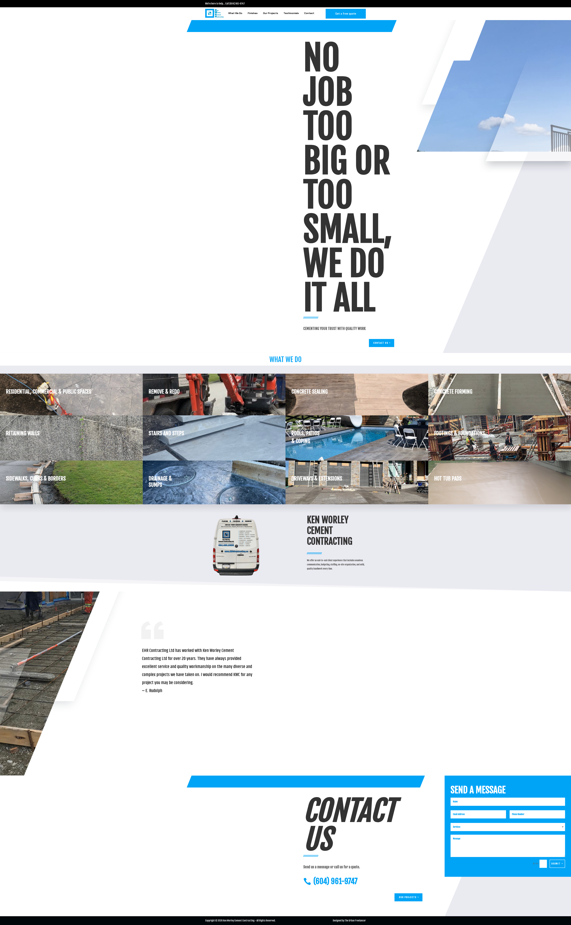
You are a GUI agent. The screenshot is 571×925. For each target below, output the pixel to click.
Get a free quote (345, 13)
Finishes (253, 13)
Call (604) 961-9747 (235, 3)
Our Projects (270, 13)
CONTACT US (380, 343)
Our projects (408, 897)
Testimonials (291, 13)
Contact (309, 13)
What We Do (235, 13)
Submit (556, 863)
